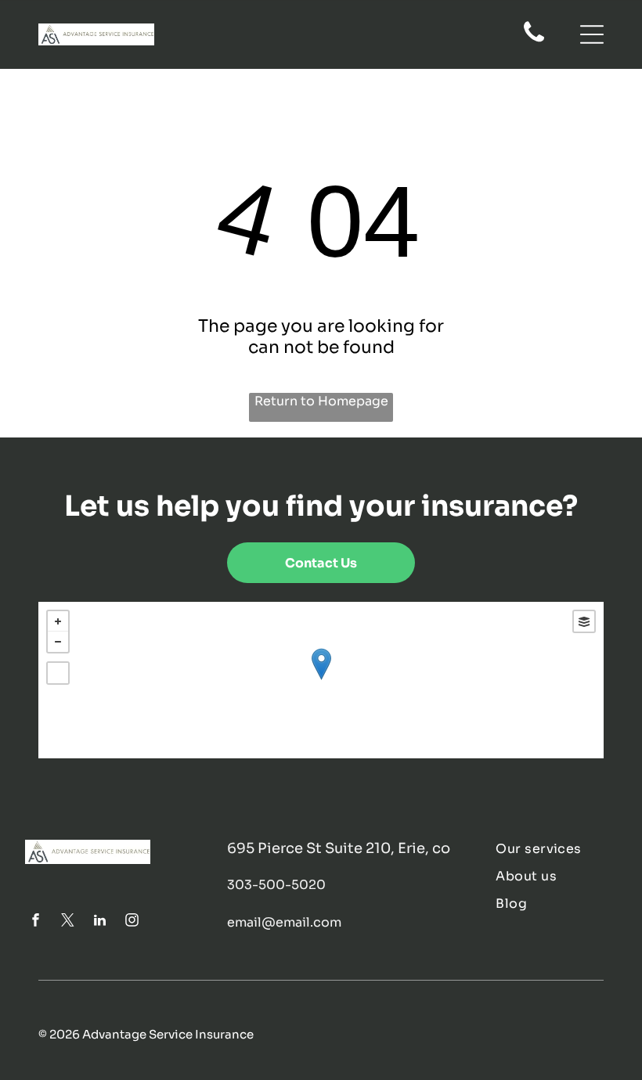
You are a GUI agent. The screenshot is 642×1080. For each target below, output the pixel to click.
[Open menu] (592, 34)
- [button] (58, 642)
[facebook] (35, 922)
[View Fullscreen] (58, 673)
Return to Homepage (321, 401)
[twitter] (67, 922)
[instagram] (131, 922)
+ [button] (58, 621)
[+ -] (321, 680)
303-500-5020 (276, 885)
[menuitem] (556, 848)
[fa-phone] (534, 40)
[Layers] (584, 621)
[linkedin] (99, 922)
